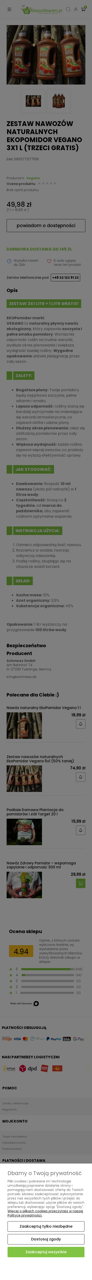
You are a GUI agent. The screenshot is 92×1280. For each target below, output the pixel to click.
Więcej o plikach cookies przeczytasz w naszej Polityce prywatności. (45, 1213)
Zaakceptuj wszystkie (46, 1252)
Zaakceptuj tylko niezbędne (46, 1226)
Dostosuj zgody (46, 1239)
